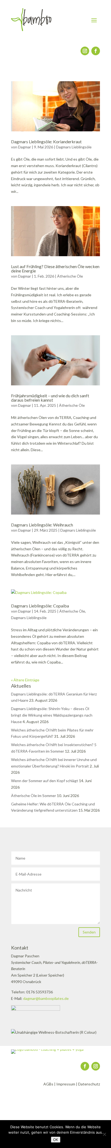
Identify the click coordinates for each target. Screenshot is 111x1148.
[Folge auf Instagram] (85, 51)
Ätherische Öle (70, 276)
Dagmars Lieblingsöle (74, 147)
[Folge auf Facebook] (95, 51)
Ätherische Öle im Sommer (33, 795)
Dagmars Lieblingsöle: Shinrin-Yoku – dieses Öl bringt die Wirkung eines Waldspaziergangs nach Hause (51, 715)
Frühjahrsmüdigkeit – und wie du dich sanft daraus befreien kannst (50, 397)
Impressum (65, 1084)
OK (55, 1139)
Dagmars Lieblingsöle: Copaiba (40, 605)
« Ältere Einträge (25, 680)
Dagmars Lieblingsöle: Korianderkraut (46, 141)
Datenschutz (89, 1084)
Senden (89, 932)
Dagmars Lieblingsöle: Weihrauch (42, 524)
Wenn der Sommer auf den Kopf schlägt (44, 780)
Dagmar (24, 147)
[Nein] (104, 1134)
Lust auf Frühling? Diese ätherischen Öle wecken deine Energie (55, 268)
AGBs (48, 1084)
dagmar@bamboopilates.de (46, 998)
